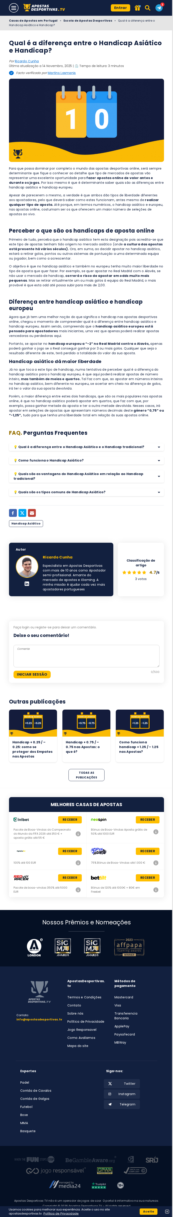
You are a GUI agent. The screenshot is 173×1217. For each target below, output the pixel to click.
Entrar (120, 7)
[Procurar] (148, 7)
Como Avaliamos (81, 1037)
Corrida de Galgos (35, 1098)
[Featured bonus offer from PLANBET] (138, 8)
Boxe (24, 1115)
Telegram (127, 1104)
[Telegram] (159, 7)
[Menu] (13, 8)
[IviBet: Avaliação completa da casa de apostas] (78, 833)
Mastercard (123, 997)
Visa (117, 1005)
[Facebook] (13, 513)
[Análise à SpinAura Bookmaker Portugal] (155, 862)
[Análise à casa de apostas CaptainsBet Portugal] (78, 862)
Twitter (129, 1083)
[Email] (32, 513)
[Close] (167, 1212)
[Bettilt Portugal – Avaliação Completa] (155, 889)
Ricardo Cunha (27, 61)
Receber (70, 819)
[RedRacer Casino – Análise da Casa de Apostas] (78, 889)
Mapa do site (77, 1046)
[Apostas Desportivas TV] (45, 7)
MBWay (120, 1042)
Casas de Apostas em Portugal (33, 20)
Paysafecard (124, 1034)
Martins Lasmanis (62, 73)
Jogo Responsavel (81, 1029)
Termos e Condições (84, 997)
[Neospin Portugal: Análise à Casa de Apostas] (155, 831)
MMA (24, 1123)
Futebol (26, 1107)
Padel (24, 1082)
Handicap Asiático (26, 523)
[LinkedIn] (27, 584)
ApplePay (121, 1026)
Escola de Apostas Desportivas (88, 20)
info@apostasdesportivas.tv (39, 1019)
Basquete (28, 1131)
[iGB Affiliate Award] (35, 947)
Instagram (126, 1094)
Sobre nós (75, 1013)
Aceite (148, 1211)
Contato (74, 1005)
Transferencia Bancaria (125, 1015)
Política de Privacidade (85, 1021)
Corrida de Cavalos (35, 1090)
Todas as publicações (86, 775)
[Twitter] (22, 513)
